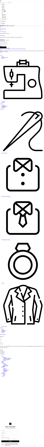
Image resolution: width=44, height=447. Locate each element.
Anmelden (10, 441)
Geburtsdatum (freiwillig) (5, 437)
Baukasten (4, 357)
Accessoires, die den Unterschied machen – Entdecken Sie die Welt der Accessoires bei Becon (13, 48)
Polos (3, 366)
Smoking (4, 360)
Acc (2, 367)
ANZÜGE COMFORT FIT (7, 358)
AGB (17, 444)
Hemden (3, 362)
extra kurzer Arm (5, 365)
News (4, 375)
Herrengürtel (5, 371)
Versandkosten (29, 346)
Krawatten (4, 368)
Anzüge (3, 356)
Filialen (4, 374)
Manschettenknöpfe (6, 369)
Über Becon (3, 373)
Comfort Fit (5, 364)
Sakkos (3, 361)
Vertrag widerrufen (3, 334)
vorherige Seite (2, 39)
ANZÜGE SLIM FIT (6, 359)
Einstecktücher (5, 370)
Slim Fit (4, 363)
